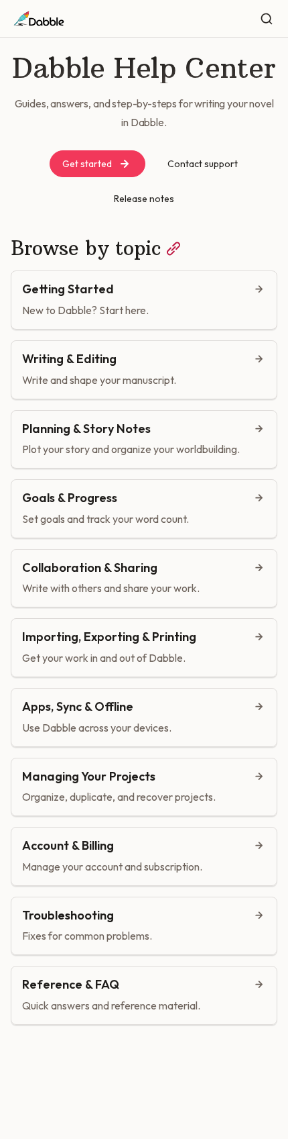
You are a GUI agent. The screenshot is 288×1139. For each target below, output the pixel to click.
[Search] (266, 18)
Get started (87, 164)
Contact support (202, 164)
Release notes (144, 199)
